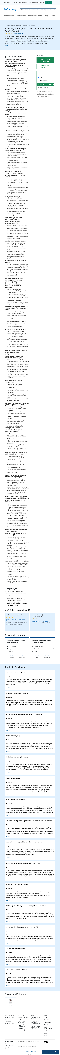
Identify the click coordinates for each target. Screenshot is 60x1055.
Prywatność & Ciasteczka (30, 1051)
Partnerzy (47, 1022)
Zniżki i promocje (8, 1020)
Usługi (46, 16)
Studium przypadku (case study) (22, 1021)
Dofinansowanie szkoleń (35, 16)
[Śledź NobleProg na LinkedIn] (47, 1041)
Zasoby (7, 1026)
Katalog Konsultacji (21, 1029)
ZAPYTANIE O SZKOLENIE (45, 60)
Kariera (46, 1031)
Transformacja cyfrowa (36, 1017)
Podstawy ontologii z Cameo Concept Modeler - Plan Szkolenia (21, 25)
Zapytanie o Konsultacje (22, 1025)
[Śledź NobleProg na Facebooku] (45, 1041)
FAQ (45, 1033)
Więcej (6, 45)
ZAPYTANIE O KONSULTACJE (45, 67)
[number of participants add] (51, 75)
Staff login (30, 1054)
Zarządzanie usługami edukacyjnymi (35, 1022)
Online (41, 78)
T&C (45, 1036)
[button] (54, 649)
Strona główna (8, 24)
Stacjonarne (43, 81)
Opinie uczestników (48, 1027)
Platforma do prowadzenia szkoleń (35, 1027)
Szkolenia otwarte (9, 16)
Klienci (46, 1025)
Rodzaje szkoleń (10, 1023)
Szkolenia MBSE (32, 24)
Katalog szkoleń (21, 16)
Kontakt (48, 2)
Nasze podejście (23, 1017)
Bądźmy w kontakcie (50, 1052)
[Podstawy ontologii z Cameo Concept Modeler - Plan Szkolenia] (11, 9)
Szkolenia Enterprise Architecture (20, 24)
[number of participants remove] (39, 75)
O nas (53, 16)
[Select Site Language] (4, 2)
